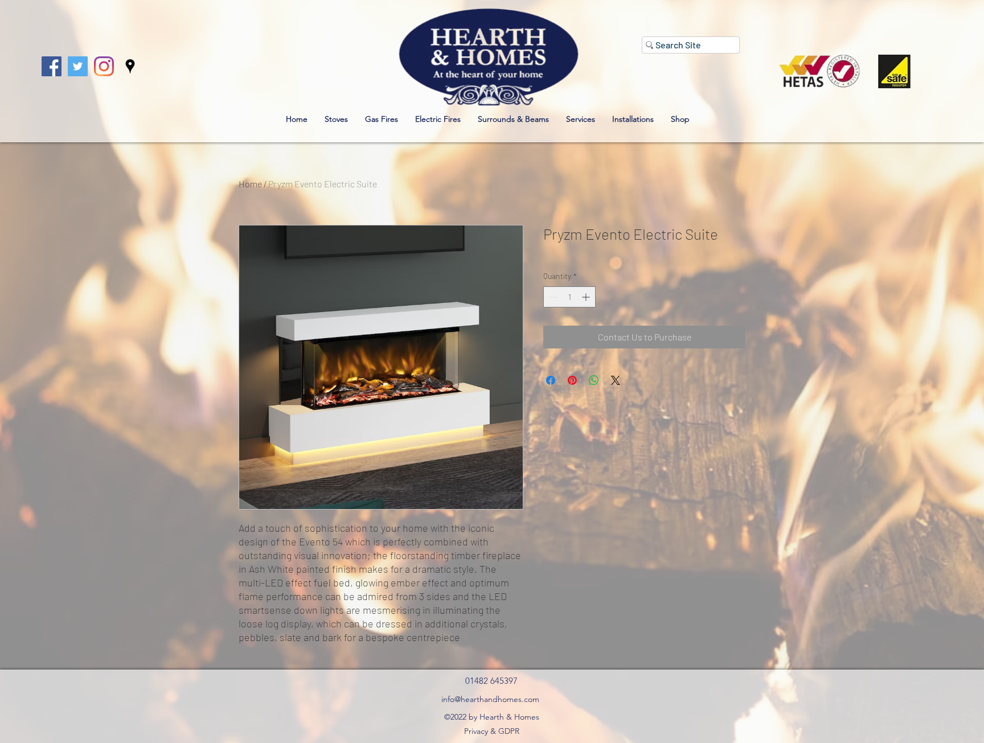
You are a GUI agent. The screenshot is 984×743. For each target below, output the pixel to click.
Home (250, 183)
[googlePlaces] (130, 66)
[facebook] (52, 66)
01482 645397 (491, 680)
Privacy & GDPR (491, 731)
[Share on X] (615, 380)
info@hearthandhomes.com (490, 699)
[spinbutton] (569, 297)
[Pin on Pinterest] (572, 380)
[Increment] (587, 297)
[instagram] (104, 66)
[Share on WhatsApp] (594, 380)
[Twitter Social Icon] (78, 66)
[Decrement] (552, 297)
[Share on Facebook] (550, 380)
